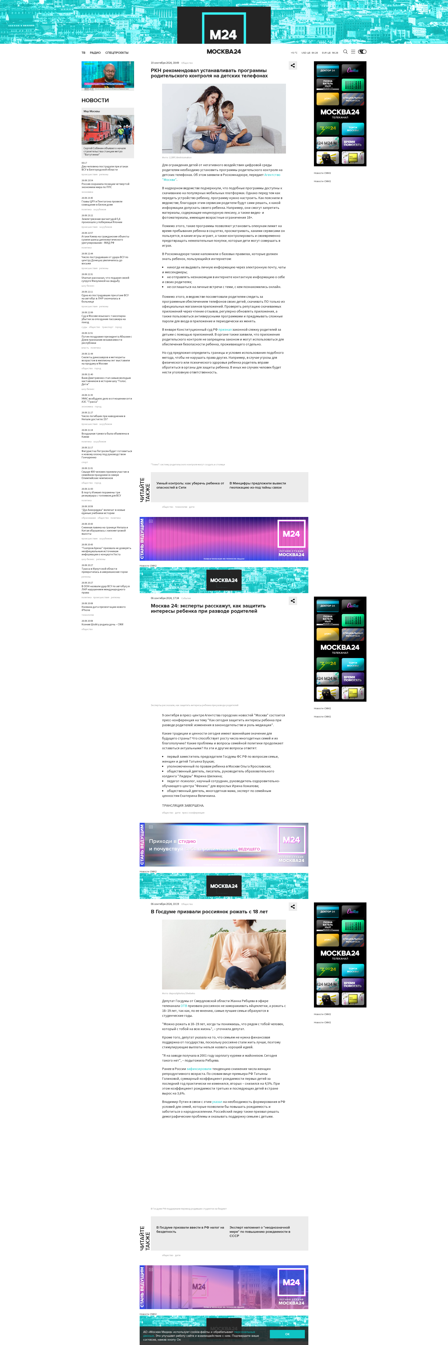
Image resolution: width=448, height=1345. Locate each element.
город (118, 327)
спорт (85, 462)
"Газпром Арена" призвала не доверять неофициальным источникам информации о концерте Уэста (106, 551)
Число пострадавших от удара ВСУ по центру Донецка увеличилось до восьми (105, 260)
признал (225, 329)
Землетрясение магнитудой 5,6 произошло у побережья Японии (102, 220)
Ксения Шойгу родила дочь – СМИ (102, 624)
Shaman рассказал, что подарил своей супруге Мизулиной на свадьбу (105, 279)
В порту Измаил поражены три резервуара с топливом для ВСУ (101, 494)
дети (191, 507)
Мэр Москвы (92, 111)
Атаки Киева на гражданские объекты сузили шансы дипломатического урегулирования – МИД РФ (105, 240)
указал (217, 1101)
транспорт (107, 327)
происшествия (89, 174)
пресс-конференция (193, 813)
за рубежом (99, 209)
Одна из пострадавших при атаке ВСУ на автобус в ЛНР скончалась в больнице (105, 298)
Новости (95, 100)
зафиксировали (199, 1068)
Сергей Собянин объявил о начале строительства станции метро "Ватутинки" (105, 151)
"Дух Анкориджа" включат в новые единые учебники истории (103, 511)
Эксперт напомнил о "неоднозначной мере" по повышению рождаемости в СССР (260, 1231)
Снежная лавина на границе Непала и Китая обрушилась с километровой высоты (105, 531)
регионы (103, 174)
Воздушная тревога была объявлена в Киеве (105, 435)
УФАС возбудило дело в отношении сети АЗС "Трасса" (107, 400)
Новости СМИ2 (148, 565)
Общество (187, 63)
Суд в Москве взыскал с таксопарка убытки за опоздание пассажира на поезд (104, 319)
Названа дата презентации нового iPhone (104, 608)
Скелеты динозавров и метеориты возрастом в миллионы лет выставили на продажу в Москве (106, 360)
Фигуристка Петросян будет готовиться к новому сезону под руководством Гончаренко (107, 454)
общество (94, 327)
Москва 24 (224, 51)
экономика (87, 192)
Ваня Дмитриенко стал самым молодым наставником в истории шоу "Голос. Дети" (106, 381)
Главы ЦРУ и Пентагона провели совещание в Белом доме (102, 203)
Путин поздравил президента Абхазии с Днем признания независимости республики (107, 340)
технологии (88, 615)
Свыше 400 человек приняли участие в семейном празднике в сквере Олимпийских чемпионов (105, 475)
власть (85, 348)
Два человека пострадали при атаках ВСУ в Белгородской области (105, 168)
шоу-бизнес (88, 286)
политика (87, 209)
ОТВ (184, 1005)
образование (89, 518)
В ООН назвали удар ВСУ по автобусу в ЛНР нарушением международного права (106, 589)
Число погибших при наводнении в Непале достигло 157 (103, 417)
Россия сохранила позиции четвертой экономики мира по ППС (105, 185)
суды (84, 327)
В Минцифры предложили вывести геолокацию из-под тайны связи (258, 485)
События (186, 598)
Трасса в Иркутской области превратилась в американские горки (105, 570)
